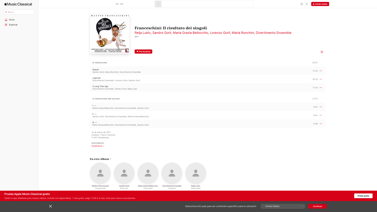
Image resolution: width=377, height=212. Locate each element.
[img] (18, 4)
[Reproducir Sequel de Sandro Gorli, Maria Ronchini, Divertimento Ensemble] (87, 71)
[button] (19, 20)
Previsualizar (145, 51)
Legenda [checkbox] (96, 78)
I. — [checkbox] (94, 105)
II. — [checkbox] (94, 114)
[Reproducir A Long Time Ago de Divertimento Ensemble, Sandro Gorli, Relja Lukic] (87, 87)
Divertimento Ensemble (273, 33)
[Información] (301, 4)
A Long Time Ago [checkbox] (100, 86)
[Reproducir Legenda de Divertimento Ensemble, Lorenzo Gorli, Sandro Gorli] (87, 79)
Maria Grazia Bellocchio (190, 33)
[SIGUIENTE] (121, 4)
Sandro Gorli (161, 33)
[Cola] (306, 4)
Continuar (317, 206)
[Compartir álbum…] (322, 52)
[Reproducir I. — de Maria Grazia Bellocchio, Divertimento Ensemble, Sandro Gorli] (87, 107)
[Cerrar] (50, 206)
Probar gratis (363, 196)
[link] (100, 159)
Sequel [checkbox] (95, 69)
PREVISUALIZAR (312, 71)
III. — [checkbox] (94, 122)
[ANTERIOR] (117, 4)
